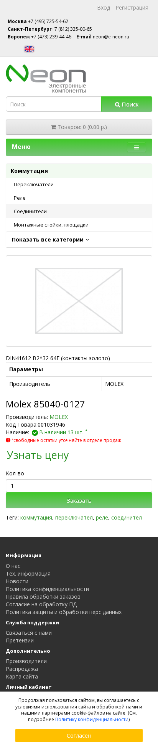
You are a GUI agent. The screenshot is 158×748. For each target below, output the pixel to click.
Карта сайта (22, 676)
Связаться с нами (29, 632)
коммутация (36, 517)
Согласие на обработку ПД (41, 604)
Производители (26, 661)
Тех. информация (28, 573)
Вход (103, 7)
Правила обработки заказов (43, 596)
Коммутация (29, 170)
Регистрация (131, 7)
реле (102, 517)
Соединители (30, 211)
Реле (20, 197)
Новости (17, 581)
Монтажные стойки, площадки (51, 224)
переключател (74, 517)
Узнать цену (38, 455)
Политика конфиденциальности (47, 588)
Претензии (20, 640)
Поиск (129, 104)
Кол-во (15, 473)
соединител (126, 517)
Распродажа (22, 668)
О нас (13, 565)
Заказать (79, 500)
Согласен (79, 735)
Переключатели (34, 184)
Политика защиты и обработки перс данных (64, 612)
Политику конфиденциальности (91, 719)
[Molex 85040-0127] (79, 301)
